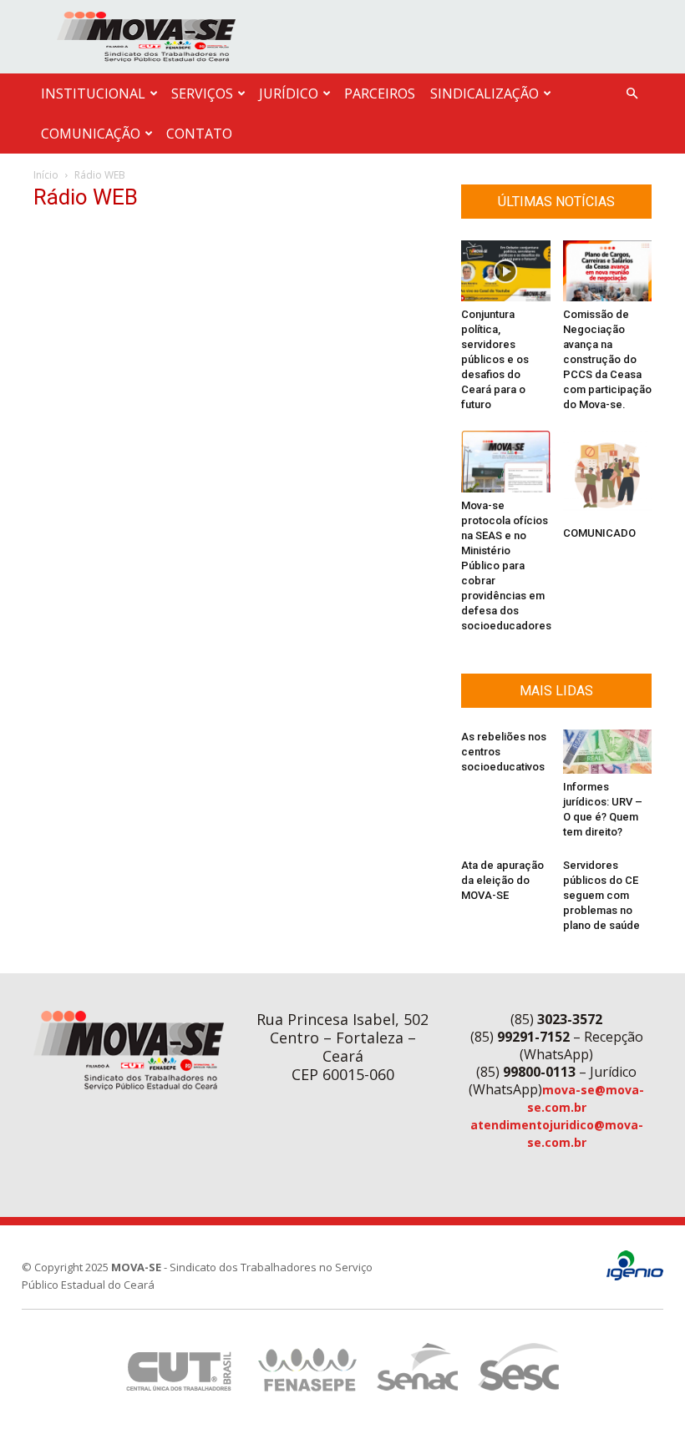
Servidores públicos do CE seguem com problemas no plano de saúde (601, 895)
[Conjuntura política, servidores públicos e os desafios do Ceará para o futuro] (506, 270)
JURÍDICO (288, 93)
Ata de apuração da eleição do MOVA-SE (502, 880)
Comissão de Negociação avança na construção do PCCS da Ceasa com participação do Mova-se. (607, 359)
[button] (631, 94)
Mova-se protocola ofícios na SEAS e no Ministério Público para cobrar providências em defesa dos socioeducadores (506, 565)
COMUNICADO (599, 533)
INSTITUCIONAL (93, 93)
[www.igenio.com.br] (634, 1277)
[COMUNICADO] (607, 475)
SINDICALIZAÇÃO (484, 93)
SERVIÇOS (202, 93)
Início (45, 175)
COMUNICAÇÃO (90, 133)
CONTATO (199, 133)
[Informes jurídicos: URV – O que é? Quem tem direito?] (607, 752)
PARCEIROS (379, 93)
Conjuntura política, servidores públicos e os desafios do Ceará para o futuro (495, 359)
